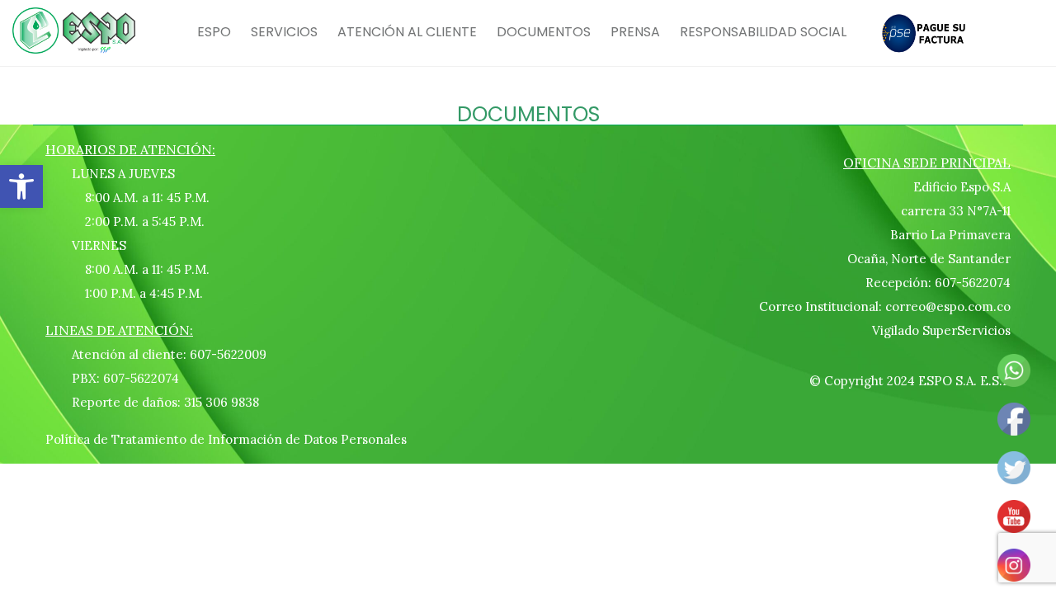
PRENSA (635, 31)
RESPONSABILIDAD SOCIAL (763, 31)
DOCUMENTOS (544, 31)
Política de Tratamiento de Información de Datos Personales (226, 439)
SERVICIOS (284, 31)
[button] (21, 186)
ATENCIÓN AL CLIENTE (407, 31)
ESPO (214, 31)
